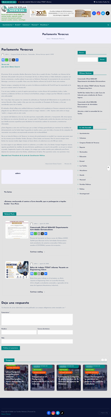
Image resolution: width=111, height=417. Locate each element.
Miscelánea (44, 25)
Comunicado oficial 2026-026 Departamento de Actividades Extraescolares (87, 104)
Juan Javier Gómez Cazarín (54, 163)
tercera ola (68, 163)
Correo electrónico (44, 329)
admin (7, 54)
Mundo (82, 175)
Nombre (4, 329)
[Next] (105, 360)
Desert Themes (6, 414)
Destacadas (31, 54)
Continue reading (36, 252)
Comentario (5, 312)
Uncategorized (84, 193)
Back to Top (104, 412)
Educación (83, 156)
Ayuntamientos (7, 25)
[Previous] (102, 360)
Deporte (82, 147)
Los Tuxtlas (83, 166)
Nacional (34, 25)
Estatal (17, 25)
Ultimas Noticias (40, 54)
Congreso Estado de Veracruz (19, 54)
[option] (16, 378)
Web (2, 338)
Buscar (81, 52)
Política (82, 189)
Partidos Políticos (85, 184)
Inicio (48, 38)
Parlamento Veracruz (58, 38)
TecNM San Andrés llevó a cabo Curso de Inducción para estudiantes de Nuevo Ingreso (91, 95)
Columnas (26, 25)
